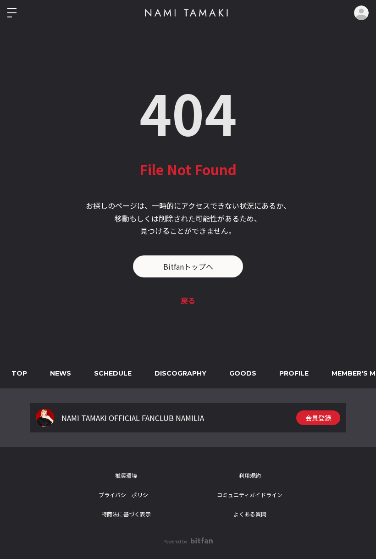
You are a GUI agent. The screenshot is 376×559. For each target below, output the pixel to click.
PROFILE (294, 373)
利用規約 (250, 475)
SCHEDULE (113, 373)
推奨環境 (126, 475)
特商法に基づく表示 (126, 514)
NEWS (60, 373)
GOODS (242, 373)
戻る (188, 300)
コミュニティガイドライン (249, 494)
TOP (19, 373)
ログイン (361, 13)
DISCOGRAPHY (180, 373)
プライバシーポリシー (126, 494)
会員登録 (318, 417)
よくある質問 (249, 514)
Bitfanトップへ (188, 266)
